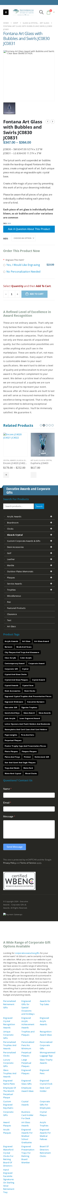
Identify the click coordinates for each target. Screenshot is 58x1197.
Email (7, 802)
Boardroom (13, 522)
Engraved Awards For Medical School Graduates (27, 1136)
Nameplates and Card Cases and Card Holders (26, 729)
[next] (52, 121)
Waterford (28, 768)
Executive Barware (35, 702)
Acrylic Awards (14, 516)
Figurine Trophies (29, 707)
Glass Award (29, 713)
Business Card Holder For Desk (27, 1115)
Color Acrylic (26, 658)
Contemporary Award (15, 663)
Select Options (33, 475)
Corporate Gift (11, 669)
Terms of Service (28, 862)
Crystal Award (38, 680)
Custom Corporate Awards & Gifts (23, 540)
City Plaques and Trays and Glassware (22, 652)
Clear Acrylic (10, 658)
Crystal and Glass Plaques (16, 680)
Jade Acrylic (10, 718)
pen (9, 602)
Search (39, 506)
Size (5, 238)
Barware (8, 647)
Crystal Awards (9, 460)
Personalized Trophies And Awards (9, 1045)
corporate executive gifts (27, 953)
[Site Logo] (22, 12)
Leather (11, 559)
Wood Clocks (31, 773)
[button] (6, 12)
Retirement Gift (42, 757)
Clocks (10, 528)
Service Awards (14, 583)
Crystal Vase (28, 685)
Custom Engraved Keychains (8, 1104)
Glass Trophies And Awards (9, 1073)
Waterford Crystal (13, 773)
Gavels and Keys (12, 713)
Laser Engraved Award (29, 718)
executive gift (11, 707)
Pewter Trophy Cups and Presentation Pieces (25, 746)
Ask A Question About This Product (29, 229)
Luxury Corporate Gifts (8, 1063)
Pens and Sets (27, 735)
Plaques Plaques (29, 751)
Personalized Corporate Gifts (46, 1045)
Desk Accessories (15, 547)
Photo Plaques (11, 751)
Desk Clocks (29, 691)
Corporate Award (36, 663)
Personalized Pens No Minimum (27, 1045)
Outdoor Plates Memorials (20, 571)
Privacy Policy (9, 862)
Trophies (11, 589)
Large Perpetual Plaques (26, 1063)
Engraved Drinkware (14, 702)
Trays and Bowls (12, 768)
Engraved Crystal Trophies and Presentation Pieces (28, 696)
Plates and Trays (12, 757)
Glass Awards (45, 713)
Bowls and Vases (23, 647)
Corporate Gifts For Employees (45, 1104)
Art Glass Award (41, 641)
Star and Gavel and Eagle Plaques (20, 762)
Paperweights (11, 735)
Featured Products (16, 608)
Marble (10, 565)
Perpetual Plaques (13, 740)
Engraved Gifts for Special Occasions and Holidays (27, 1007)
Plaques (11, 577)
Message (9, 816)
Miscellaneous (14, 595)
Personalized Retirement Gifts (9, 1004)
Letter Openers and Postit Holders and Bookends (27, 724)
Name (7, 788)
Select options (6, 475)
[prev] (47, 121)
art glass (11, 626)
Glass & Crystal (23, 460)
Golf (9, 553)
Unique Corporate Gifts (8, 1034)
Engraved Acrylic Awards (44, 1021)
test (9, 620)
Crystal (25, 669)
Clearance (12, 614)
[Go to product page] (15, 445)
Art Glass (35, 460)
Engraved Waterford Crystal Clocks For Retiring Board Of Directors (8, 1156)
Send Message (15, 846)
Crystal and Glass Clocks (16, 674)
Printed (27, 757)
